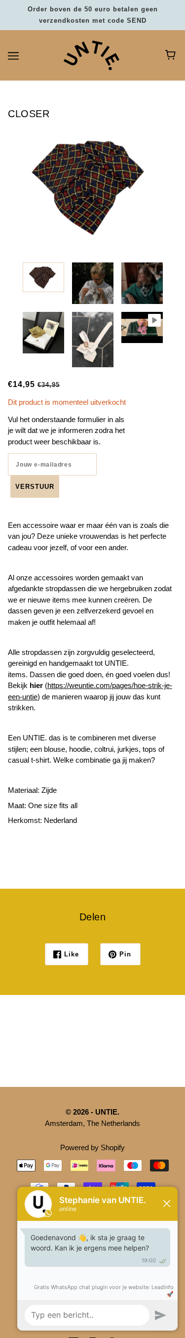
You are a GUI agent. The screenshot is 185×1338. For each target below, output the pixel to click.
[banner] (91, 54)
